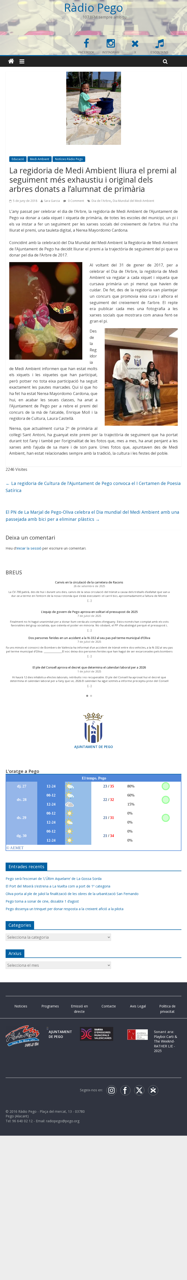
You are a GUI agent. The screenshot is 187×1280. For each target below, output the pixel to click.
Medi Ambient (39, 159)
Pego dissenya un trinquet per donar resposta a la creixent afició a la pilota (64, 908)
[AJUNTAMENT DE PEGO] (47, 1031)
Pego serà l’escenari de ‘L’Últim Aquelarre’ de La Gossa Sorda (54, 878)
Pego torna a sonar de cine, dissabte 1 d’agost (42, 901)
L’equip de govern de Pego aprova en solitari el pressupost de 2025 (89, 612)
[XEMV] (96, 1031)
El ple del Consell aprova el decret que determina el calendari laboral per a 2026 (89, 667)
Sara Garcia (52, 201)
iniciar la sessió (29, 548)
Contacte (109, 1006)
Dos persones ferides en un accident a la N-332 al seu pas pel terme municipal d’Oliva (89, 638)
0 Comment (75, 201)
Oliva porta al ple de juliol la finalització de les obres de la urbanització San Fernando (72, 893)
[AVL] (137, 1031)
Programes (50, 1006)
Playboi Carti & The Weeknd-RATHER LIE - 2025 (165, 1043)
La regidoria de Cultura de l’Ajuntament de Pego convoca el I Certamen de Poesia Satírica (93, 486)
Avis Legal (138, 1006)
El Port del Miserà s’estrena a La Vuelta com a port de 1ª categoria (58, 886)
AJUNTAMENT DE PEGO (93, 746)
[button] (87, 696)
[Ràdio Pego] (11, 61)
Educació (18, 159)
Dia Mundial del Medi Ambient (133, 201)
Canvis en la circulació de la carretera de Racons (89, 582)
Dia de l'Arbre (101, 201)
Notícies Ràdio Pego (69, 159)
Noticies (20, 1006)
